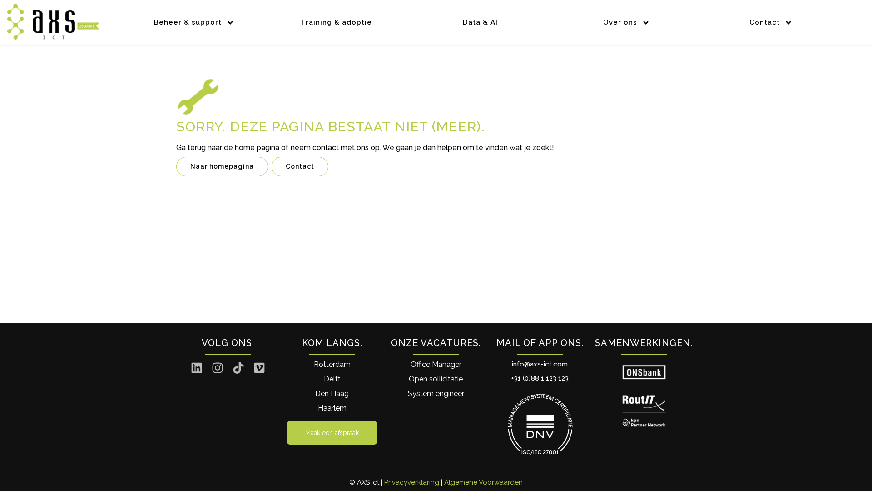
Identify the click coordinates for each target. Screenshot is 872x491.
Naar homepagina (222, 166)
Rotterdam (332, 364)
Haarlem (332, 408)
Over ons (620, 22)
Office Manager (436, 364)
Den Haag (332, 393)
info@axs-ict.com (540, 364)
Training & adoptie (336, 22)
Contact (764, 22)
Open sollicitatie (436, 379)
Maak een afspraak (332, 432)
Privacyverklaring (411, 482)
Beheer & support (188, 22)
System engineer (436, 393)
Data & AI (480, 22)
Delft (332, 379)
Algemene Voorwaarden (483, 482)
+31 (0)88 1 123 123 (540, 378)
